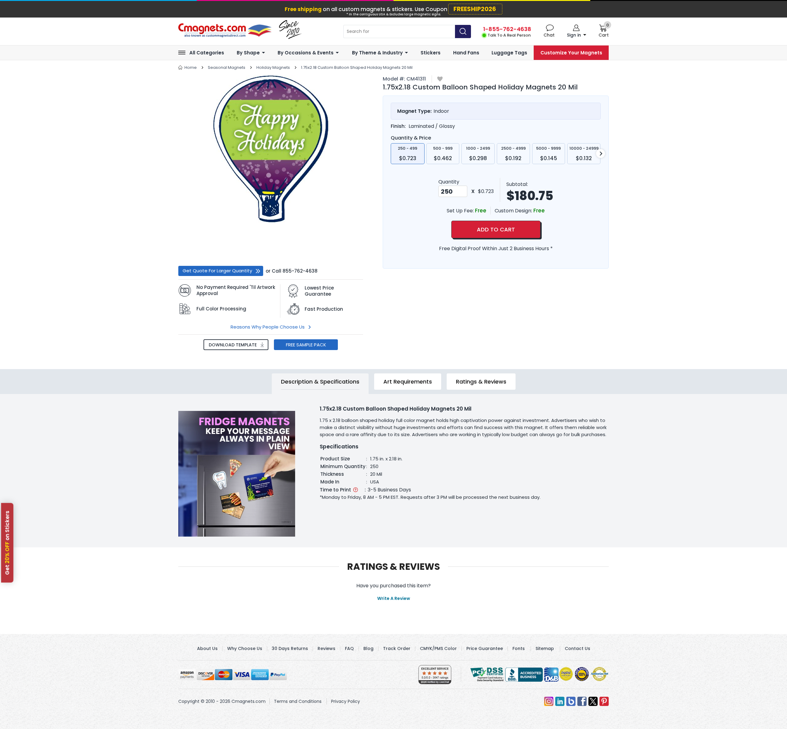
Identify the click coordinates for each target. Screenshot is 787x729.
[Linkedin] (559, 701)
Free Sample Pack (306, 344)
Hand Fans (466, 52)
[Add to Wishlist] (440, 79)
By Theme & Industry (377, 52)
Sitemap (545, 648)
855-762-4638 (300, 271)
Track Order (396, 648)
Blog (368, 648)
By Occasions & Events (306, 52)
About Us (207, 648)
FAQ (349, 648)
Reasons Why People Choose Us (268, 327)
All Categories (206, 52)
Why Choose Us (244, 648)
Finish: (398, 126)
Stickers (431, 52)
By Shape (248, 52)
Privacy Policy (345, 701)
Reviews (326, 648)
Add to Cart (496, 229)
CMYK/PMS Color (438, 648)
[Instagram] (548, 701)
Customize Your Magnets (571, 52)
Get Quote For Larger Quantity (217, 270)
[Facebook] (582, 701)
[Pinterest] (604, 701)
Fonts (518, 648)
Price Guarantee (484, 648)
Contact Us (577, 648)
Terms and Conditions (298, 701)
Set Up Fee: (461, 210)
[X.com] (593, 701)
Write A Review (393, 598)
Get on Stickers (7, 543)
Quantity (448, 181)
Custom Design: (514, 210)
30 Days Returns (290, 648)
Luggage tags (509, 52)
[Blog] (570, 701)
